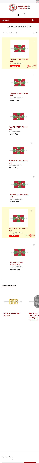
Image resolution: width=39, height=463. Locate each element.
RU (37, 1)
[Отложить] (33, 41)
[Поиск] (33, 20)
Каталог (6, 20)
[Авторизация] (19, 14)
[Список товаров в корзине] (25, 14)
